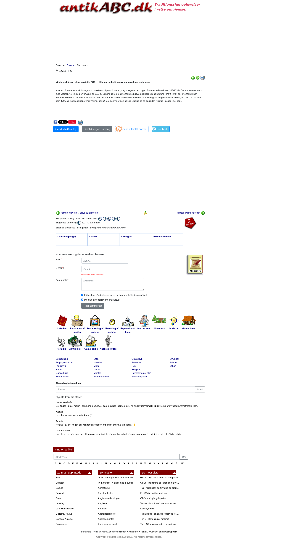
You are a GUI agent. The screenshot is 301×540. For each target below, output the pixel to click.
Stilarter (173, 362)
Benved (59, 493)
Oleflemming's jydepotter (153, 498)
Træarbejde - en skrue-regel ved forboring (160, 513)
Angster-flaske (105, 493)
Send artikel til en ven (134, 129)
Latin (96, 358)
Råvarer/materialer (141, 372)
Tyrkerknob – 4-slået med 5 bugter (115, 482)
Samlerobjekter (139, 376)
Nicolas (59, 411)
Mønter (97, 372)
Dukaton (60, 482)
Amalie (59, 421)
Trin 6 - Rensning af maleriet (154, 518)
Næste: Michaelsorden (189, 212)
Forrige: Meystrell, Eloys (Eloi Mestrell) (80, 212)
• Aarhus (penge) (66, 236)
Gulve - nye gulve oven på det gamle (159, 477)
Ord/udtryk (137, 358)
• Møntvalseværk (162, 236)
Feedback (162, 129)
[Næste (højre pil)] (197, 77)
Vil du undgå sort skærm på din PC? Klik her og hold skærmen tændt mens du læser (103, 82)
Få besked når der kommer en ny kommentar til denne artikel (115, 294)
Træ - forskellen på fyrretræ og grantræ (160, 487)
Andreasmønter (106, 518)
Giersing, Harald (64, 513)
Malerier (98, 362)
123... (183, 463)
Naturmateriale (101, 376)
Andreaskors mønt (107, 524)
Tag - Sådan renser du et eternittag (158, 524)
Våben (172, 365)
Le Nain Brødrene (65, 508)
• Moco (93, 236)
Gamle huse (62, 372)
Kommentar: (62, 279)
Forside (70, 65)
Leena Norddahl (64, 402)
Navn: (59, 259)
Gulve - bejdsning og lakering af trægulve (160, 482)
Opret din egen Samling (97, 129)
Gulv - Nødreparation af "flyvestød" (115, 477)
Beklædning (62, 358)
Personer (136, 362)
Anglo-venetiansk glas (109, 498)
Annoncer (133, 531)
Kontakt (144, 531)
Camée (59, 487)
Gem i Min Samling (66, 129)
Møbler (97, 369)
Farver (59, 369)
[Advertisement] (40, 47)
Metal (96, 365)
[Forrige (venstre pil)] (193, 77)
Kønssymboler (147, 508)
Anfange (102, 508)
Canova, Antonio (64, 518)
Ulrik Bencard (63, 430)
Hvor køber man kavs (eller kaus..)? (74, 415)
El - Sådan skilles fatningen (154, 493)
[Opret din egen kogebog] (194, 265)
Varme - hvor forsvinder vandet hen (158, 503)
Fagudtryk (61, 365)
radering (60, 503)
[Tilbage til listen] (145, 212)
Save (73, 122)
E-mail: (60, 267)
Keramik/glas (62, 376)
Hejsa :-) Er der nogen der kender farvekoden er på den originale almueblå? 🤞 (96, 424)
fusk (58, 477)
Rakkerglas (61, 524)
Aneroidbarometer (107, 513)
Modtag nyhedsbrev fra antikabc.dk (102, 299)
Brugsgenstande (64, 362)
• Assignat (126, 236)
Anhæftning (104, 487)
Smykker (174, 358)
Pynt (134, 365)
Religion (136, 369)
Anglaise (102, 503)
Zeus (58, 498)
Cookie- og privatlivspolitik (163, 531)
